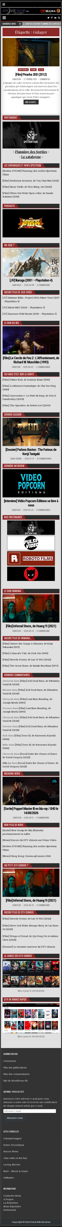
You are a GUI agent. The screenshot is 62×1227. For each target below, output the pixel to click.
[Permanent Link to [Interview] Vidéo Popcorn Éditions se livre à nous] (31, 483)
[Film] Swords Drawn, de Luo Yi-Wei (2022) (27, 918)
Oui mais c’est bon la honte (19, 374)
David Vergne (16, 459)
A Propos (8, 1199)
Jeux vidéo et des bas (15, 1158)
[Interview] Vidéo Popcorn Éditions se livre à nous (31, 503)
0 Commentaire (43, 285)
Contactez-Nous (12, 1195)
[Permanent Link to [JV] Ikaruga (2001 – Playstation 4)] (31, 262)
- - (31, 156)
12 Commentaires (44, 459)
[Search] (59, 18)
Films (33, 69)
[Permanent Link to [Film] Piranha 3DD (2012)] (31, 52)
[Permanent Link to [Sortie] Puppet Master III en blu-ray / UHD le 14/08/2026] (31, 791)
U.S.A (41, 69)
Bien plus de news (13, 825)
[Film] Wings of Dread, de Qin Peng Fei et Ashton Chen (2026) (30, 938)
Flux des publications (15, 1067)
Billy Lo (7, 763)
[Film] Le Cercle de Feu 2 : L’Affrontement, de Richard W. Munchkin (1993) (31, 360)
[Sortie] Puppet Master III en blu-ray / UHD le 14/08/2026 (31, 811)
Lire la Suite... (31, 102)
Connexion (9, 1061)
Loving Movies (11, 1164)
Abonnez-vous (15, 1118)
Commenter (45, 79)
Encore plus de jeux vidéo (18, 292)
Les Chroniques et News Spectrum (22, 165)
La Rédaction (10, 1203)
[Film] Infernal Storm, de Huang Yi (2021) (31, 626)
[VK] (55, 18)
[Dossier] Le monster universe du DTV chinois (29, 947)
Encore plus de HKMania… (17, 638)
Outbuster (8, 1177)
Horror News (10, 1151)
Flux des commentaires (16, 1074)
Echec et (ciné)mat (13, 1145)
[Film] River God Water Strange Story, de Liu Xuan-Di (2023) (31, 927)
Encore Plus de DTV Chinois (19, 912)
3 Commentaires (43, 510)
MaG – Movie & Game (15, 1171)
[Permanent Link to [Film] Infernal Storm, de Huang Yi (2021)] (31, 608)
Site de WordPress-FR (15, 1080)
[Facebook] (51, 18)
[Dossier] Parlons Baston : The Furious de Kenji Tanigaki (31, 452)
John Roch (16, 285)
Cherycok (16, 79)
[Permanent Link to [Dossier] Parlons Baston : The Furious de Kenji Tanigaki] (31, 432)
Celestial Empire (12, 1138)
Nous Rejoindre (12, 1206)
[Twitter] (49, 18)
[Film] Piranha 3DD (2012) (31, 74)
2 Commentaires (43, 367)
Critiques (23, 69)
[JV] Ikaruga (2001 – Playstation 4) (31, 280)
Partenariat (9, 1210)
